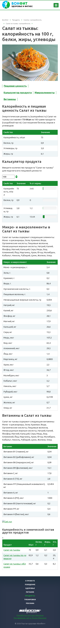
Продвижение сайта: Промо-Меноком (30, 618)
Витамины (10, 99)
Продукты (30, 596)
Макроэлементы (45, 92)
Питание (30, 592)
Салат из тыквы (11, 550)
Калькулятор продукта (18, 92)
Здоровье (30, 588)
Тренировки (30, 599)
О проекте (30, 581)
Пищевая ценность (15, 86)
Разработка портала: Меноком (30, 615)
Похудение (30, 584)
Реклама (30, 603)
